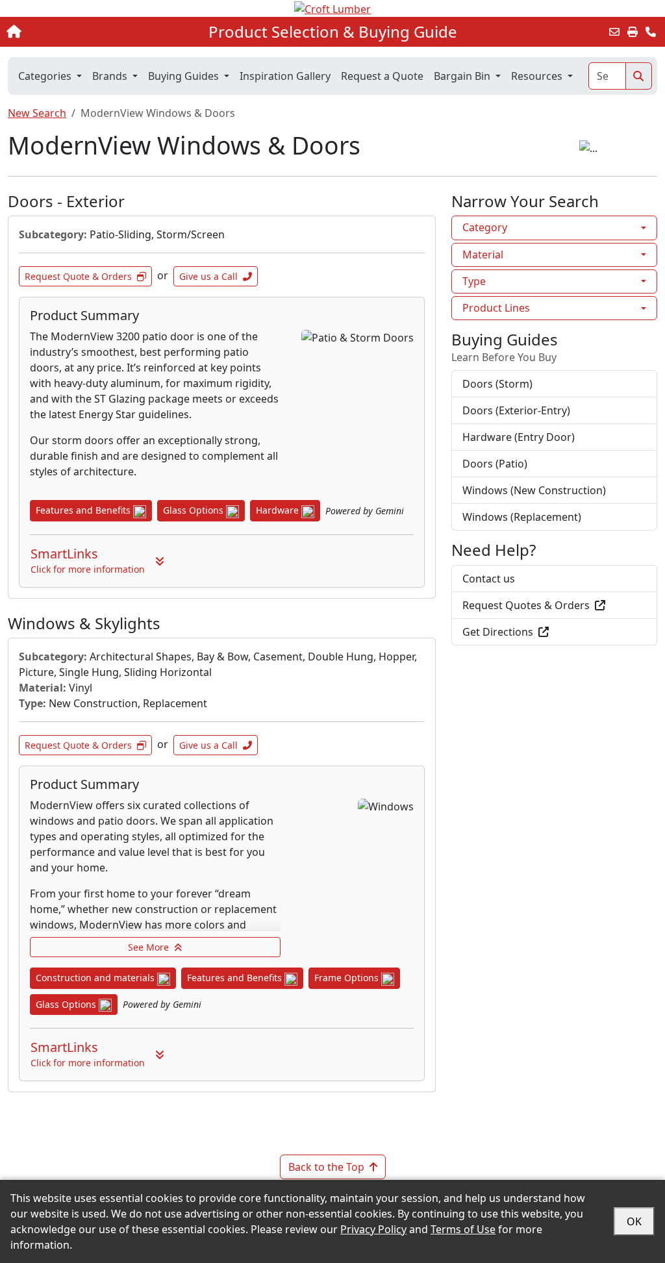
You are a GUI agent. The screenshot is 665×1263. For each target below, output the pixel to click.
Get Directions (497, 632)
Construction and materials (96, 977)
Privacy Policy (373, 1229)
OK (634, 1221)
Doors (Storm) (497, 384)
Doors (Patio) (494, 463)
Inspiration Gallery (285, 76)
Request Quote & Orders (78, 276)
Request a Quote (382, 76)
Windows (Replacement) (521, 517)
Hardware (278, 510)
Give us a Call (208, 276)
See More (148, 947)
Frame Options (347, 977)
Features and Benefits (84, 510)
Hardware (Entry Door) (518, 437)
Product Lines (496, 308)
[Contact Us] (651, 32)
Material (482, 254)
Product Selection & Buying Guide (332, 32)
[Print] (632, 32)
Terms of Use (463, 1229)
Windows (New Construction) (534, 490)
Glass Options (194, 510)
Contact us (488, 578)
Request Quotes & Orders (526, 605)
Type (474, 281)
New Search (37, 113)
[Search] (638, 76)
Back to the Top (326, 1167)
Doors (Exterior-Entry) (516, 410)
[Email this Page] (614, 32)
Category (484, 227)
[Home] (70, 32)
